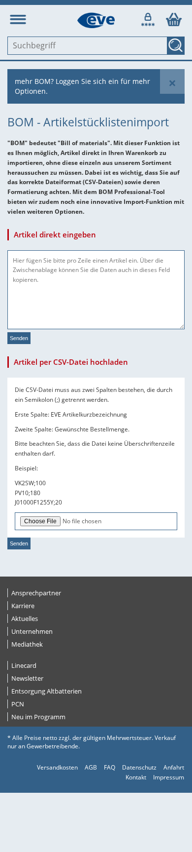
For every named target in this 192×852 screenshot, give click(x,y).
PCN (17, 703)
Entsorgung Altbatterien (46, 691)
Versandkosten (57, 767)
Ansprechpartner (36, 592)
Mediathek (27, 644)
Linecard (23, 665)
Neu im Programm (38, 716)
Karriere (22, 605)
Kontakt (136, 777)
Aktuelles (24, 618)
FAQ (109, 767)
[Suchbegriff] (176, 46)
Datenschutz (139, 767)
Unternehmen (32, 631)
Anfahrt (173, 767)
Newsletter (27, 678)
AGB (91, 767)
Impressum (168, 777)
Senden (19, 338)
